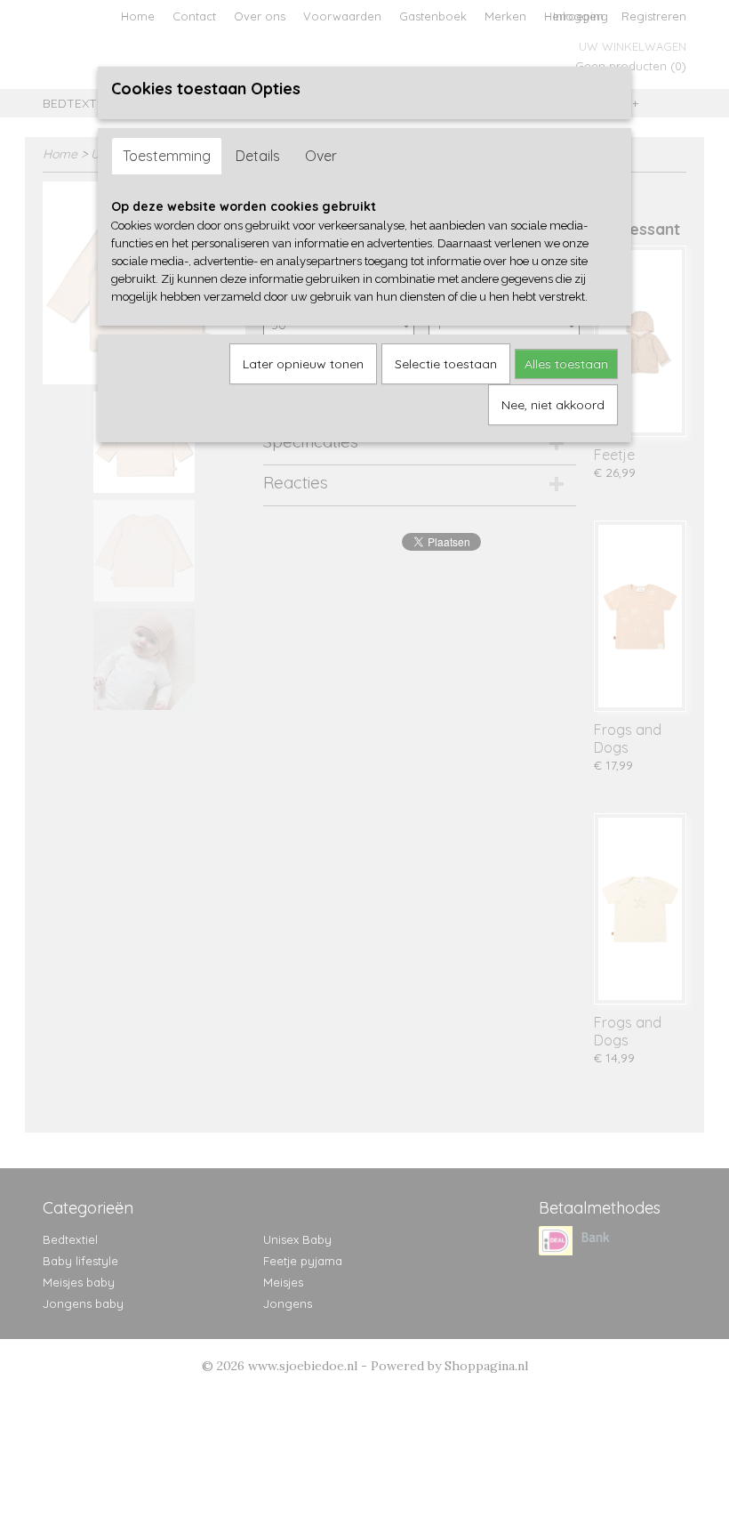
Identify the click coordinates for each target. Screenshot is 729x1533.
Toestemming (167, 156)
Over (321, 156)
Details (258, 156)
